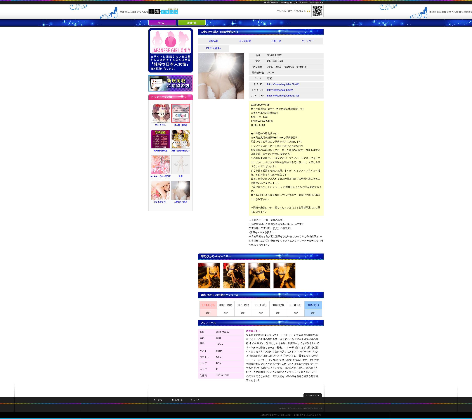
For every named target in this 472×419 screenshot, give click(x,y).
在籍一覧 (276, 40)
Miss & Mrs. (160, 125)
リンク (196, 400)
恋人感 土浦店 (180, 125)
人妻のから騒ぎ (180, 202)
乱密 (181, 176)
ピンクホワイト (160, 202)
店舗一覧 (179, 400)
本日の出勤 (245, 40)
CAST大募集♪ (213, 48)
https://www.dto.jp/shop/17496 (283, 84)
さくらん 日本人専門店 (160, 176)
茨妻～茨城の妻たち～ (180, 151)
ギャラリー (308, 40)
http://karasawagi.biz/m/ (280, 90)
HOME (159, 400)
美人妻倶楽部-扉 (160, 151)
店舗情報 (213, 40)
